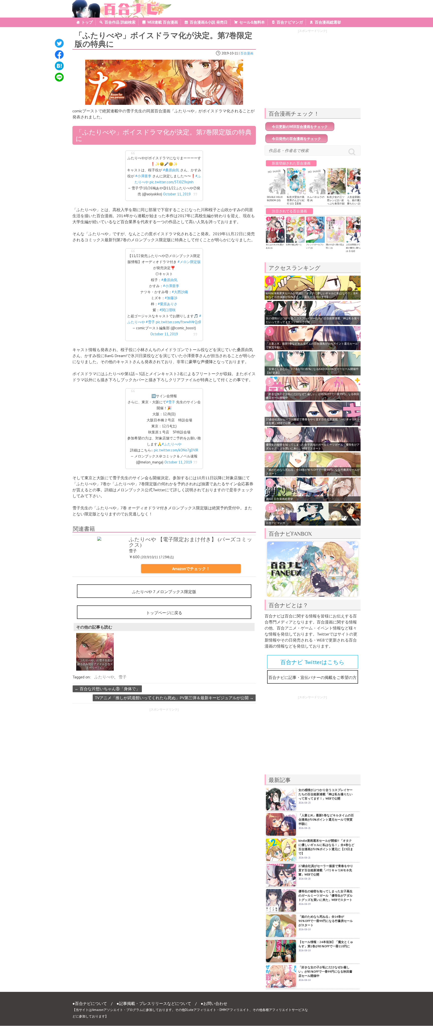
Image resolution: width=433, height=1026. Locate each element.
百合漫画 (246, 53)
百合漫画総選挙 (328, 22)
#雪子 (150, 322)
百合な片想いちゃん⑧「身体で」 (107, 688)
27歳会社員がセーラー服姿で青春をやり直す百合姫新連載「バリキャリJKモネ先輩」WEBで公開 (313, 421)
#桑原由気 (171, 170)
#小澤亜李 (143, 176)
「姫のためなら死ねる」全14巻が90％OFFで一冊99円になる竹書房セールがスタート (313, 471)
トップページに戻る (164, 612)
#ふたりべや (171, 444)
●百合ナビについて (89, 1003)
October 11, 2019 (177, 194)
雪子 (123, 676)
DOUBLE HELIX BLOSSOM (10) (275, 198)
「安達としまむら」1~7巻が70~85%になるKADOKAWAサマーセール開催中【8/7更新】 (312, 370)
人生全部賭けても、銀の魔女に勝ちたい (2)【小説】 (356, 201)
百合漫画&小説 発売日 (209, 22)
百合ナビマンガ (290, 22)
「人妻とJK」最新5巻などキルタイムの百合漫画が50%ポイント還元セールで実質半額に (312, 345)
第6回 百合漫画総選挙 (279, 499)
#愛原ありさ (167, 303)
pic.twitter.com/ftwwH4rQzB (178, 322)
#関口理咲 (168, 309)
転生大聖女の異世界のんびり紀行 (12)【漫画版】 (295, 201)
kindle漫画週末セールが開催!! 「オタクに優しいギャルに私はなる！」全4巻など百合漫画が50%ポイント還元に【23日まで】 (311, 295)
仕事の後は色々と (294, 244)
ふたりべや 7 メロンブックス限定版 (164, 591)
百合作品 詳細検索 (120, 22)
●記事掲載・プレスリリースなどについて (154, 1003)
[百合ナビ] (119, 3)
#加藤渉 (171, 297)
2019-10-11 (230, 53)
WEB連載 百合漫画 (162, 22)
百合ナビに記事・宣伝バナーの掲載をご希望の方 (312, 677)
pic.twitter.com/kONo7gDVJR (176, 450)
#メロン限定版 (189, 261)
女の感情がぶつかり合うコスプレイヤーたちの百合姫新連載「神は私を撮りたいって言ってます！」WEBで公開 (313, 320)
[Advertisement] (116, 749)
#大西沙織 (180, 291)
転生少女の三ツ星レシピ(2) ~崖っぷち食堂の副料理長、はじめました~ (336, 203)
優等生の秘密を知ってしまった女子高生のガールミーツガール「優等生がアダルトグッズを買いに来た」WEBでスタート (313, 446)
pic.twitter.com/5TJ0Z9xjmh (171, 182)
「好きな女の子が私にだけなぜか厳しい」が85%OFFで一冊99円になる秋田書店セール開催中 (312, 396)
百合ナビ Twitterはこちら (312, 662)
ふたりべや (104, 676)
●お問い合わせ (214, 1003)
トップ (87, 22)
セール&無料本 (252, 22)
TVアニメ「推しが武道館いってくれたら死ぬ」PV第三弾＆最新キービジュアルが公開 (174, 697)
